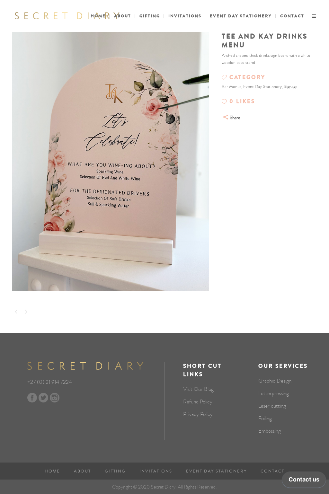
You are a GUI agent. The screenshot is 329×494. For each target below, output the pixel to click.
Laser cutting (272, 406)
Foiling (265, 418)
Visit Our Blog (198, 389)
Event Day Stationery (216, 471)
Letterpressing (273, 393)
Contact (272, 471)
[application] (304, 481)
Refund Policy (197, 401)
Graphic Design (274, 380)
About (82, 471)
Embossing (269, 431)
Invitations (155, 471)
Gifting (115, 471)
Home (52, 471)
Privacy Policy (198, 414)
